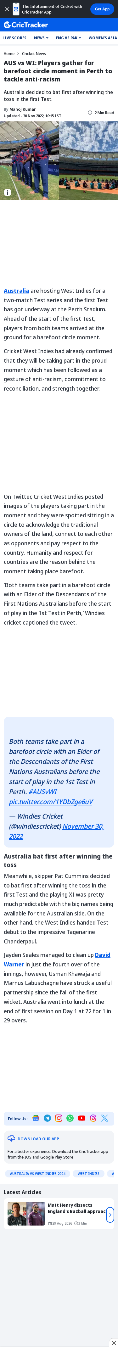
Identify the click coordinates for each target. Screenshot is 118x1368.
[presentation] (110, 1215)
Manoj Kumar (20, 109)
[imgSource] (7, 192)
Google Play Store (56, 1157)
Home (9, 53)
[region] (59, 1356)
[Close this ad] (113, 1342)
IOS (28, 1157)
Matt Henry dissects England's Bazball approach (78, 1208)
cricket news (34, 53)
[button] (41, 38)
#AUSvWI (42, 791)
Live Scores (14, 38)
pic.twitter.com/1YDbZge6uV (50, 801)
